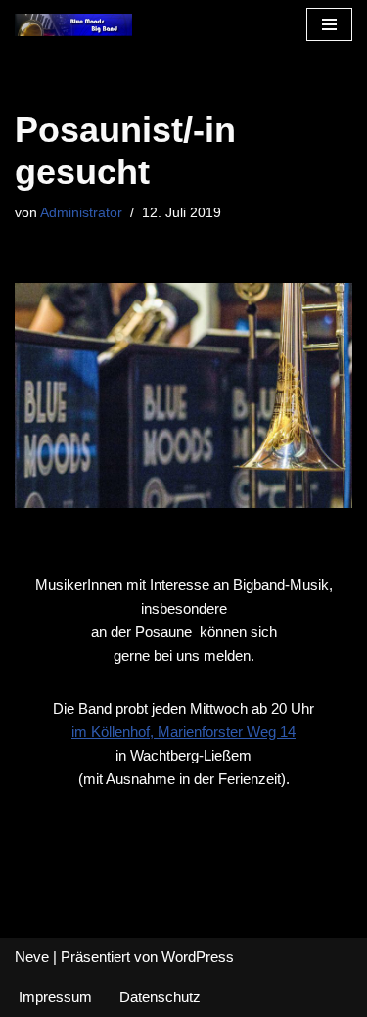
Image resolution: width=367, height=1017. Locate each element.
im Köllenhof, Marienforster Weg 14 (183, 731)
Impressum (55, 997)
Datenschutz (160, 997)
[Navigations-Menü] (329, 24)
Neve (32, 956)
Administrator (81, 213)
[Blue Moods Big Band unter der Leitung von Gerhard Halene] (73, 25)
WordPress (197, 956)
